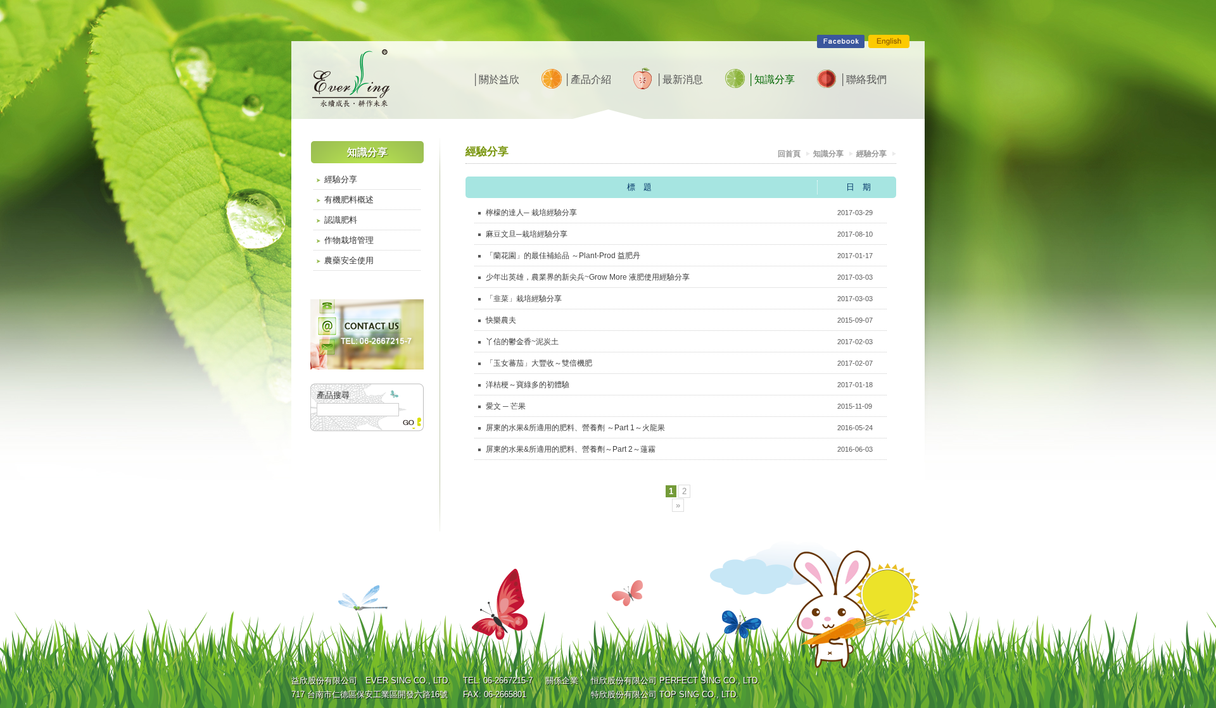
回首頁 (789, 153)
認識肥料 (340, 220)
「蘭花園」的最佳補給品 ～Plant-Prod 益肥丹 (563, 255)
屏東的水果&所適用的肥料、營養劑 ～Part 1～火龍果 (575, 427)
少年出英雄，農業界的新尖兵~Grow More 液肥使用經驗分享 (588, 277)
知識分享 (828, 153)
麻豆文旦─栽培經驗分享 (526, 234)
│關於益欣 (495, 79)
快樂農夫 (501, 320)
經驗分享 (340, 179)
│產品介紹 (587, 79)
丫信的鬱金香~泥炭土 (522, 341)
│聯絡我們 (863, 79)
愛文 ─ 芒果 (506, 406)
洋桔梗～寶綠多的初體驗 (527, 384)
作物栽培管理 (349, 240)
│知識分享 (771, 79)
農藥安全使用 (349, 260)
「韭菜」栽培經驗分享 (524, 298)
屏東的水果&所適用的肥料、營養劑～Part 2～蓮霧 (571, 449)
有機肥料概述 (349, 199)
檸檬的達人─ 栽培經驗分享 (531, 212)
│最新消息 (679, 79)
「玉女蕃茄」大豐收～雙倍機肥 (539, 363)
